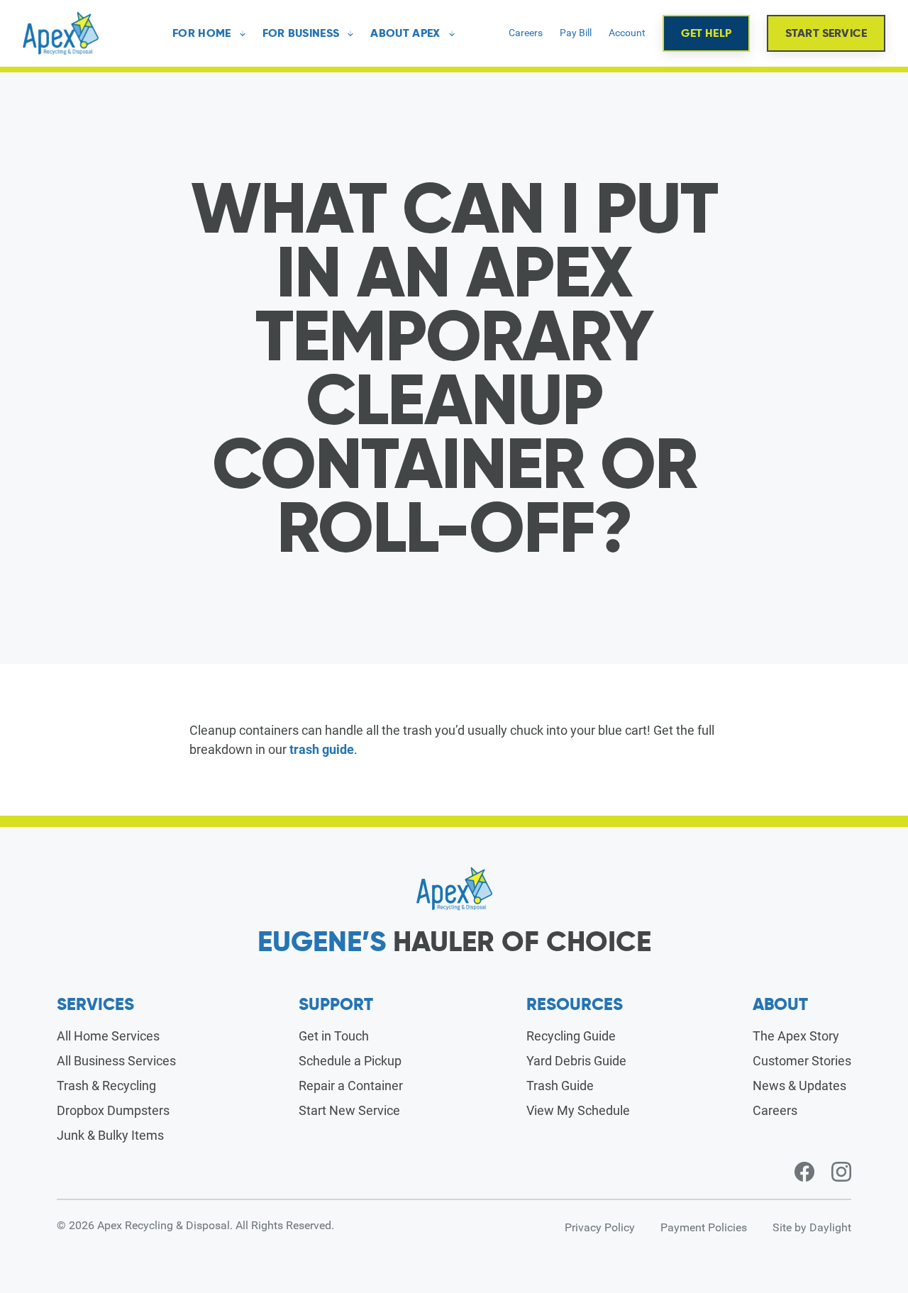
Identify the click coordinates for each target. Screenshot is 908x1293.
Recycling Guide (571, 1035)
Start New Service (349, 1110)
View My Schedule (578, 1110)
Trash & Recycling (106, 1085)
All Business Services (116, 1060)
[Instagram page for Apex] (841, 1172)
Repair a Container (351, 1085)
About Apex (405, 33)
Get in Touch (334, 1035)
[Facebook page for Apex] (804, 1172)
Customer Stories (802, 1060)
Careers (526, 32)
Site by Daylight (812, 1227)
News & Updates (799, 1085)
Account (627, 32)
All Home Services (108, 1035)
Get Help (706, 33)
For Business (301, 33)
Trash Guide (560, 1085)
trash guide (321, 749)
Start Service (826, 33)
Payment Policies (703, 1227)
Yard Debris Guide (576, 1060)
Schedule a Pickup (350, 1060)
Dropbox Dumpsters (113, 1110)
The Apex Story (796, 1035)
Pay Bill (576, 32)
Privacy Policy (600, 1227)
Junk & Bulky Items (110, 1135)
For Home (201, 33)
